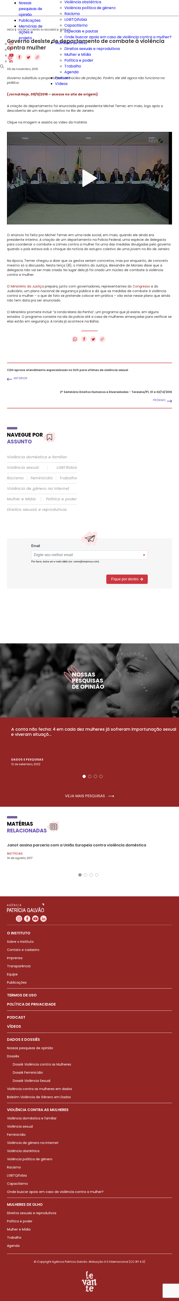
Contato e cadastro (23, 949)
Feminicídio (42, 478)
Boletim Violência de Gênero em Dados (39, 1097)
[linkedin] (11, 61)
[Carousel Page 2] (89, 776)
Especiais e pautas (81, 31)
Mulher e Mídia (77, 54)
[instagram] (11, 43)
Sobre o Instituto (20, 941)
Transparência (19, 966)
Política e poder (78, 60)
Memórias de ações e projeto (30, 32)
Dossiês (13, 1056)
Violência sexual (23, 468)
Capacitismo (76, 25)
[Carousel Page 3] (95, 776)
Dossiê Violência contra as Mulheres (42, 1064)
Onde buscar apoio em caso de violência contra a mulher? (118, 37)
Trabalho (72, 66)
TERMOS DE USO (22, 995)
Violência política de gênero (90, 8)
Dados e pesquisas (27, 759)
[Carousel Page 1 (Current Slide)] (84, 776)
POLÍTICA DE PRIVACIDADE (31, 1004)
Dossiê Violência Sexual (31, 1080)
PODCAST (16, 1017)
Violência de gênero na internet (38, 489)
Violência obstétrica (23, 1151)
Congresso (141, 286)
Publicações (30, 20)
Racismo (72, 13)
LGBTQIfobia (75, 19)
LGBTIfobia (67, 468)
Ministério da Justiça (27, 286)
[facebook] (10, 49)
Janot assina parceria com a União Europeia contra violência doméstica (76, 845)
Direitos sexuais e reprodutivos (92, 48)
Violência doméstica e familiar (37, 457)
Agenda (71, 72)
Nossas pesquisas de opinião (30, 8)
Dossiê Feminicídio (28, 1072)
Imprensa (14, 958)
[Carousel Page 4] (101, 776)
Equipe (12, 974)
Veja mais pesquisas (85, 796)
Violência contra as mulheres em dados (39, 1089)
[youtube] (11, 55)
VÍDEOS (14, 1026)
